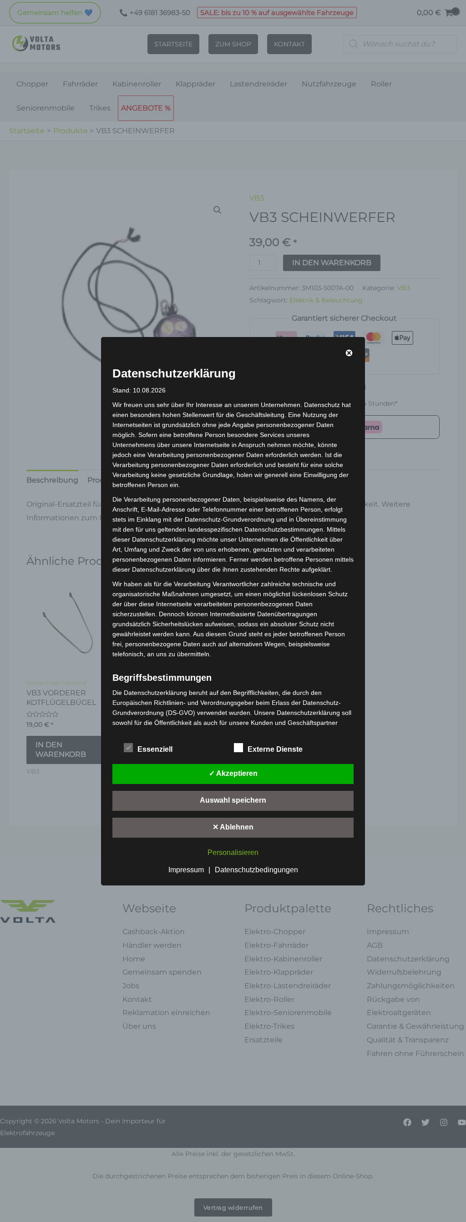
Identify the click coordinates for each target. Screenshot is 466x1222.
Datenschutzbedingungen (256, 870)
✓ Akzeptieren (233, 773)
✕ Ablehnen (233, 827)
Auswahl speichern (233, 800)
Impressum (186, 870)
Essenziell (154, 749)
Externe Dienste (275, 749)
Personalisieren (233, 852)
